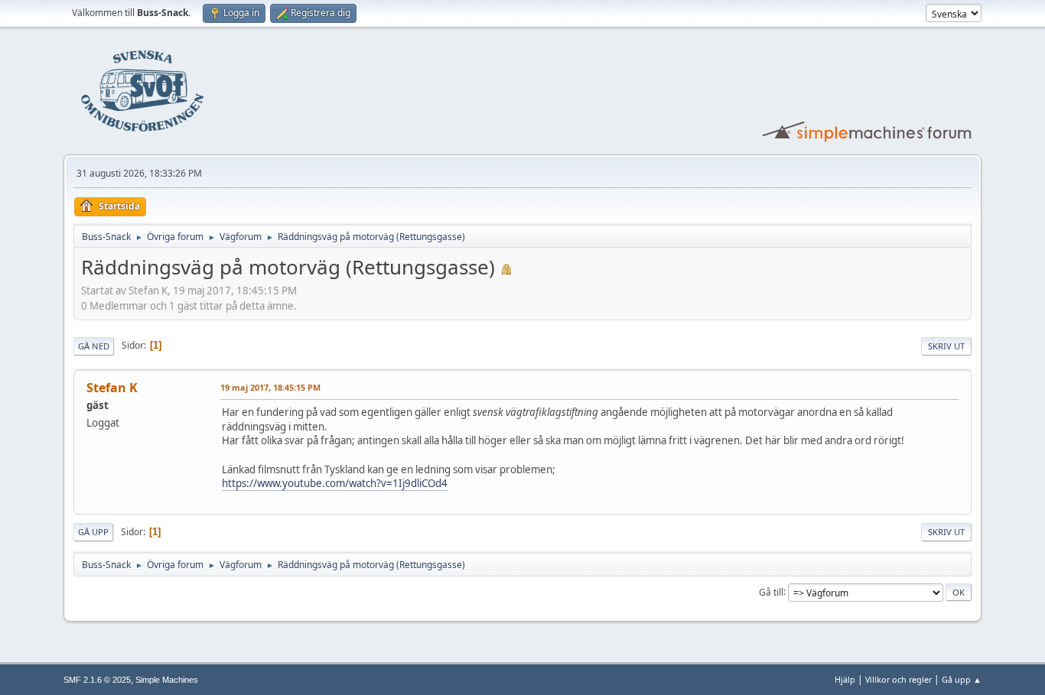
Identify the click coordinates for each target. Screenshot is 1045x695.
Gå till (771, 591)
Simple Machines (166, 679)
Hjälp (845, 679)
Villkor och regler (898, 679)
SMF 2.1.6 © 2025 (97, 679)
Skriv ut (946, 346)
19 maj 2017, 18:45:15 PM (270, 387)
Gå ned (93, 346)
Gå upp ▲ (962, 679)
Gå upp (93, 531)
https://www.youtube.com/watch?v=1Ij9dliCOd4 (335, 483)
